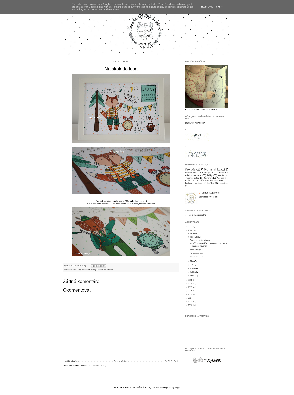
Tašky (209, 175)
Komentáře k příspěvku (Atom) (93, 366)
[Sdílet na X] (98, 265)
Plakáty (93, 270)
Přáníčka (220, 178)
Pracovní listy (223, 183)
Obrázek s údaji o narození (80, 270)
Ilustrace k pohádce (193, 183)
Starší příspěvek (171, 361)
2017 (190, 287)
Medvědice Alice (197, 257)
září (192, 265)
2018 (190, 284)
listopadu (194, 237)
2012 (190, 305)
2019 (190, 280)
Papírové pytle (216, 180)
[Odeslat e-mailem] (92, 265)
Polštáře (200, 180)
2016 (190, 291)
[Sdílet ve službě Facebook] (101, 265)
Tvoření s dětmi (192, 178)
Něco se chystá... (197, 249)
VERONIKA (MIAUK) (211, 193)
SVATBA (210, 183)
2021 (190, 227)
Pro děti (100, 270)
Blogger (178, 388)
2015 (190, 294)
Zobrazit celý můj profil (208, 197)
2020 (190, 230)
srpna (192, 268)
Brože (187, 180)
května (193, 272)
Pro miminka (108, 270)
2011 (190, 309)
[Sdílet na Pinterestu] (104, 265)
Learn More (207, 7)
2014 (190, 298)
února (193, 276)
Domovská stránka (122, 361)
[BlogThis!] (95, 265)
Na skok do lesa (196, 253)
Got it (219, 7)
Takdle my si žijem (195, 215)
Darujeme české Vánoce (200, 240)
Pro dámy (190, 172)
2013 (190, 301)
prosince (194, 233)
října (192, 261)
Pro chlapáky (206, 172)
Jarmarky (207, 178)
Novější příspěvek (71, 361)
